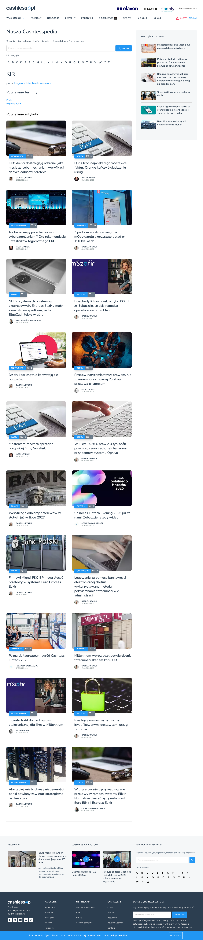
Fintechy (70, 18)
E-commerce (106, 18)
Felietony (35, 18)
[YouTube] (20, 920)
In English (142, 18)
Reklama (111, 912)
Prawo (14, 506)
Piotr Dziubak (88, 389)
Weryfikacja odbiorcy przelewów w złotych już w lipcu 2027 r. (35, 515)
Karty (14, 437)
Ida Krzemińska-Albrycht (28, 320)
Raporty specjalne (84, 922)
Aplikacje (81, 225)
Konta (80, 156)
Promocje (14, 844)
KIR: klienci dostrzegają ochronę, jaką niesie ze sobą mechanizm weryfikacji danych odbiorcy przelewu (36, 167)
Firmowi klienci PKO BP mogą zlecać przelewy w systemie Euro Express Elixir (36, 582)
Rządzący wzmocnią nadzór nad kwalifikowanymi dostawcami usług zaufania (101, 724)
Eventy (127, 18)
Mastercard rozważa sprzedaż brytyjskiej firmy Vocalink (31, 446)
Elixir (9, 100)
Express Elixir (13, 103)
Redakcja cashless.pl (92, 523)
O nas (157, 18)
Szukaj (79, 917)
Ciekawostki (17, 156)
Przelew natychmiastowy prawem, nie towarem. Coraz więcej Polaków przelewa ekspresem (102, 379)
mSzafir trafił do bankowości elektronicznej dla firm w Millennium (36, 722)
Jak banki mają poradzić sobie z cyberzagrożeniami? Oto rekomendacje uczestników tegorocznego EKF (37, 236)
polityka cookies (119, 935)
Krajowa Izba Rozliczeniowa (32, 83)
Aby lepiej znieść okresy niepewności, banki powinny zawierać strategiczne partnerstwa (36, 793)
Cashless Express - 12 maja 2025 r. (84, 873)
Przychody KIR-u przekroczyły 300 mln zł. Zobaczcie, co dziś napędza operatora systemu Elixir (102, 305)
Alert (78, 912)
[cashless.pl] (20, 8)
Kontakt (111, 928)
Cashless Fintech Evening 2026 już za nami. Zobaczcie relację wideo (102, 515)
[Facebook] (10, 920)
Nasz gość (53, 18)
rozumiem (175, 935)
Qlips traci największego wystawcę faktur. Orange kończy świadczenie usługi (100, 167)
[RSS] (31, 920)
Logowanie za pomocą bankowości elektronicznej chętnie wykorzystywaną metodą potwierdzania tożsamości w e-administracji (100, 586)
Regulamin (112, 917)
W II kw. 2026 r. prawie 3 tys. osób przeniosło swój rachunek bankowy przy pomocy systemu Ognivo (100, 448)
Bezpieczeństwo (19, 225)
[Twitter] (15, 920)
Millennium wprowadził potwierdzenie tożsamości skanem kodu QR (103, 657)
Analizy (48, 922)
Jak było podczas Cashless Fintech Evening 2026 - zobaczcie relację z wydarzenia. (117, 876)
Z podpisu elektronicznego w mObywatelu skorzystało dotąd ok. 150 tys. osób (100, 236)
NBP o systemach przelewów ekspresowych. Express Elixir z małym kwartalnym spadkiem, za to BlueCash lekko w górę (37, 308)
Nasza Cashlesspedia (85, 907)
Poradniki (87, 18)
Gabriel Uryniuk (24, 178)
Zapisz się (179, 914)
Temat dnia (16, 649)
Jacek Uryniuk (88, 178)
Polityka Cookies (115, 922)
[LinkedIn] (26, 920)
